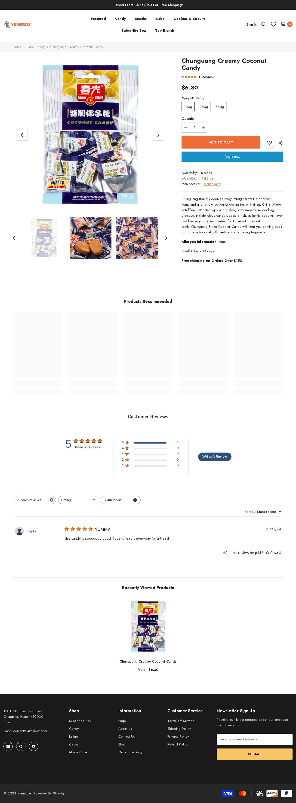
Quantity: (188, 118)
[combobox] (78, 500)
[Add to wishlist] (269, 143)
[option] (90, 134)
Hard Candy (36, 46)
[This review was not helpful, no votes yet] (276, 552)
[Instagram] (8, 746)
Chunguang (212, 183)
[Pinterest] (20, 746)
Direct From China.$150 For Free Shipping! (148, 4)
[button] (22, 135)
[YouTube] (33, 746)
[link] (37, 383)
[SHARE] (279, 143)
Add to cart (221, 142)
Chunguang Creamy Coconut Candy (148, 661)
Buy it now (232, 157)
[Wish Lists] (273, 24)
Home (17, 46)
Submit (254, 754)
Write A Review (214, 456)
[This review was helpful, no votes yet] (267, 552)
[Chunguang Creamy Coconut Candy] (148, 627)
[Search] (264, 24)
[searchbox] (31, 500)
